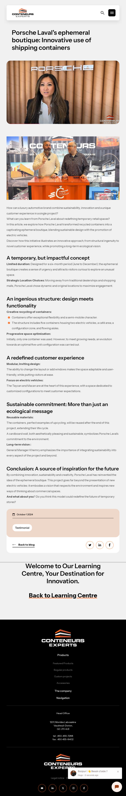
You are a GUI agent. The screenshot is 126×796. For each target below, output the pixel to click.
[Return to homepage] (63, 638)
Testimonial (22, 527)
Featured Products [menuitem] (63, 663)
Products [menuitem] (63, 655)
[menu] (112, 12)
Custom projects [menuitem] (63, 676)
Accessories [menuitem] (63, 683)
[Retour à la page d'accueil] (22, 13)
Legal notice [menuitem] (57, 778)
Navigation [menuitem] (63, 698)
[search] (102, 13)
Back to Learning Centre (63, 595)
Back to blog (26, 544)
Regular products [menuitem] (63, 670)
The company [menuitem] (63, 690)
